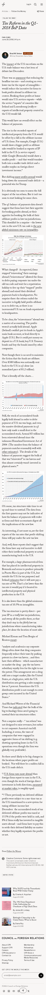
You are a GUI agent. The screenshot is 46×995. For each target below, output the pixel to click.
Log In (29, 4)
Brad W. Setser (16, 53)
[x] (28, 991)
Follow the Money (9, 18)
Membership (29, 945)
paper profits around (25, 177)
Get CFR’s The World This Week (15, 969)
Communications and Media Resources (32, 956)
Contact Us (6, 955)
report (13, 640)
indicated (17, 707)
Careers (5, 950)
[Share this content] (23, 990)
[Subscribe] (41, 975)
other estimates (9, 452)
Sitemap (5, 963)
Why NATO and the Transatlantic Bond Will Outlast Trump (26, 890)
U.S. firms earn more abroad (18, 774)
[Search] (35, 4)
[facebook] (4, 991)
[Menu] (41, 4)
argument (21, 78)
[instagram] (19, 991)
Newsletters (29, 950)
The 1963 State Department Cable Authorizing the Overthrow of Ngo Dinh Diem (25, 904)
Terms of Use (29, 960)
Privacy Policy (7, 960)
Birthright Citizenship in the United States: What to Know (24, 919)
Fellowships (28, 948)
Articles (5, 11)
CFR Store (28, 953)
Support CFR (7, 948)
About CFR (6, 945)
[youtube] (14, 991)
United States (8, 875)
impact (10, 64)
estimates (14, 580)
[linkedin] (9, 991)
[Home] (3, 4)
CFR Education (8, 953)
